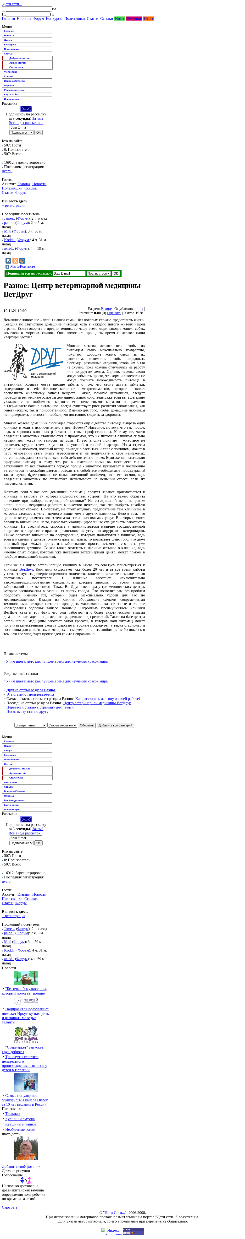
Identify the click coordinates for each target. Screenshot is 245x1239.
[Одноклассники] (15, 261)
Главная (8, 18)
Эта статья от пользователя (30, 694)
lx (141, 309)
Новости (24, 18)
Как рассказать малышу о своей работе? (107, 699)
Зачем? (37, 118)
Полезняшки (74, 18)
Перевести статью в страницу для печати (40, 707)
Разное (106, 309)
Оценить (114, 313)
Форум (38, 18)
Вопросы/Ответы (14, 81)
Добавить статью (19, 58)
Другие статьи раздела (31, 690)
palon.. (9, 223)
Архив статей (17, 62)
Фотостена (10, 71)
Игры (148, 18)
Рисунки (134, 18)
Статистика (16, 67)
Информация (12, 99)
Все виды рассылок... (26, 123)
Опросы (9, 85)
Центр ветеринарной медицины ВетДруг (97, 703)
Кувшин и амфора (20, 1119)
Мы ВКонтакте (22, 266)
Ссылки (106, 18)
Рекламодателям (14, 90)
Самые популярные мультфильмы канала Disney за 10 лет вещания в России (25, 1099)
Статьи (92, 18)
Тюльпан (12, 1114)
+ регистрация (13, 205)
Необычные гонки (20, 1129)
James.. (9, 218)
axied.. (9, 248)
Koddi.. (10, 240)
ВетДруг (26, 569)
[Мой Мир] (22, 261)
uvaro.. (7, 171)
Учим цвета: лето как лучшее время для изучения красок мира (57, 661)
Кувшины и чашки (20, 1124)
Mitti (7, 231)
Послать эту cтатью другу (27, 711)
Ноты (119, 18)
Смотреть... (11, 1207)
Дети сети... (12, 4)
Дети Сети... (115, 1213)
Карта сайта (11, 94)
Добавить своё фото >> (21, 1166)
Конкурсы (54, 18)
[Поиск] (4, 14)
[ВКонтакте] (8, 261)
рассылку (43, 273)
